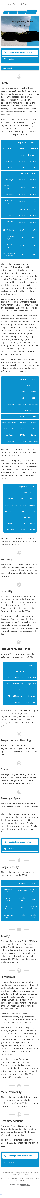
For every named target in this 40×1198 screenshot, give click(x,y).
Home (6, 12)
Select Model (13, 12)
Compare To (22, 12)
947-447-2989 (23, 1175)
